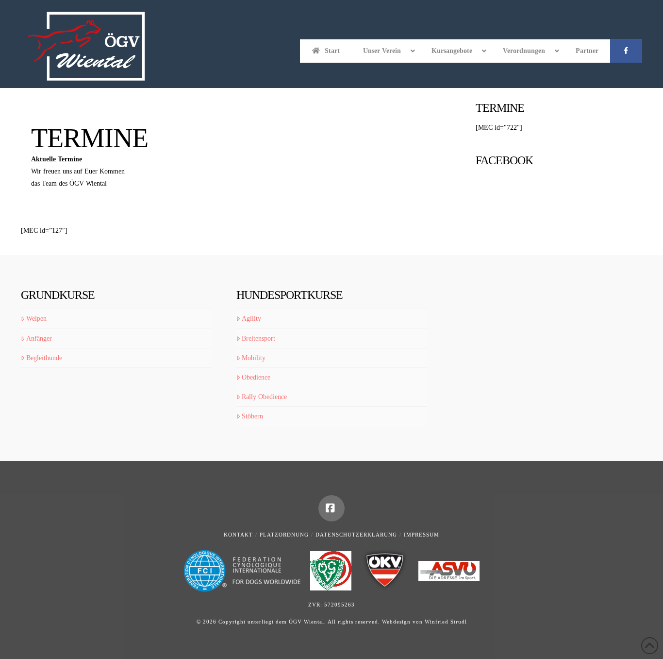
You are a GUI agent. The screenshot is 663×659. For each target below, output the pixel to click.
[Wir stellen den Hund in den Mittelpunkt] (86, 46)
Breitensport (258, 338)
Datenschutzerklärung (356, 535)
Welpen (36, 318)
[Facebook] (331, 508)
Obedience (256, 377)
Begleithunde (44, 358)
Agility (251, 318)
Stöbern (252, 416)
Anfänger (39, 338)
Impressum (421, 535)
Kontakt (238, 535)
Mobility (253, 358)
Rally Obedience (264, 396)
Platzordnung (284, 535)
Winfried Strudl (446, 621)
